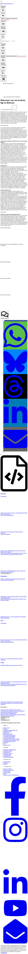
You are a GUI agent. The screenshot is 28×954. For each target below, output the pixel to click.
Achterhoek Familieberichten (9, 749)
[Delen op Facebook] (3, 320)
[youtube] (15, 918)
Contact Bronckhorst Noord (9, 735)
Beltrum (21, 109)
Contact (5, 764)
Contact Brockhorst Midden (9, 736)
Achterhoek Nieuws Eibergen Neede (11, 740)
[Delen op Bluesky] (15, 373)
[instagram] (15, 843)
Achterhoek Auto (7, 755)
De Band (5, 729)
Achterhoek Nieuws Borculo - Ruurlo (11, 738)
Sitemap (5, 773)
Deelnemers (5, 763)
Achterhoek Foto (7, 752)
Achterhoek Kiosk (7, 754)
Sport (18, 109)
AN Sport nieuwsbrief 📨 (6, 573)
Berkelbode (5, 742)
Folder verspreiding (7, 768)
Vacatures (3, 718)
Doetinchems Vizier (7, 731)
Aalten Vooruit (6, 727)
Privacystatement (7, 772)
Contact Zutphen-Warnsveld (9, 741)
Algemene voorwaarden (8, 770)
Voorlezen (14, 109)
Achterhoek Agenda (7, 750)
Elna (4, 743)
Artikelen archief (6, 771)
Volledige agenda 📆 (5, 720)
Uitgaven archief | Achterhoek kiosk (11, 775)
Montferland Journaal (7, 734)
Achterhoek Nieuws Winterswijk (10, 730)
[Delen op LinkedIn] (15, 426)
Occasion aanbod (7, 761)
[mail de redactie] (15, 943)
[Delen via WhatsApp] (15, 348)
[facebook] (15, 815)
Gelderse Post (6, 732)
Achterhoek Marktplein (8, 757)
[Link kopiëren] (3, 452)
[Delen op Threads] (15, 398)
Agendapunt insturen (5, 717)
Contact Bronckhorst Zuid (8, 737)
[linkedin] (15, 896)
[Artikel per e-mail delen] (15, 450)
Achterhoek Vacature (7, 753)
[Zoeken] (13, 41)
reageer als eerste (4, 318)
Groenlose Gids (6, 745)
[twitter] (15, 868)
